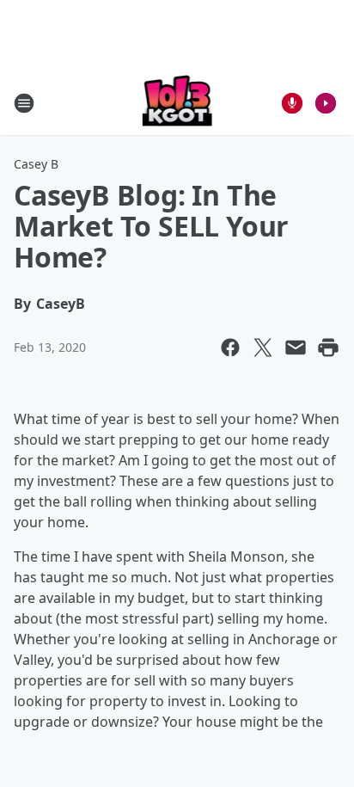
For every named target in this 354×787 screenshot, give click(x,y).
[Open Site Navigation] (24, 103)
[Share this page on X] (263, 347)
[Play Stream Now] (325, 103)
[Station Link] (177, 103)
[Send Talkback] (292, 103)
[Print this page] (328, 347)
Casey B (36, 164)
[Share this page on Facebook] (230, 347)
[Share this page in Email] (296, 347)
